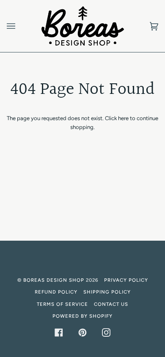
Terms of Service (62, 304)
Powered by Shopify (82, 316)
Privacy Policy (126, 280)
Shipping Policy (107, 292)
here (123, 118)
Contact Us (111, 304)
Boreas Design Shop (53, 280)
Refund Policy (56, 292)
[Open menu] (19, 26)
